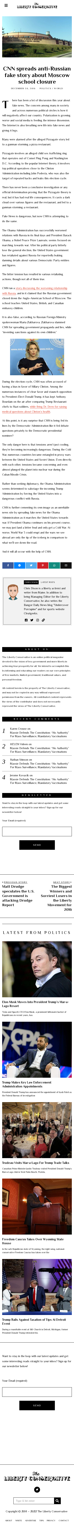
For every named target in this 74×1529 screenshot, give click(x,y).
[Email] (66, 565)
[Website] (43, 620)
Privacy (51, 1520)
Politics (45, 88)
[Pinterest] (43, 565)
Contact (64, 1520)
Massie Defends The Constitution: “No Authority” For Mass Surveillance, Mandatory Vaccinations (39, 734)
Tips (41, 1520)
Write (18, 1520)
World (58, 88)
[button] (57, 1500)
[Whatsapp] (54, 565)
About (8, 1520)
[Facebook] (8, 565)
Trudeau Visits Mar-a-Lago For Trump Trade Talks (35, 1162)
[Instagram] (37, 620)
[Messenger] (19, 565)
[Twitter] (31, 565)
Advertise (30, 1520)
